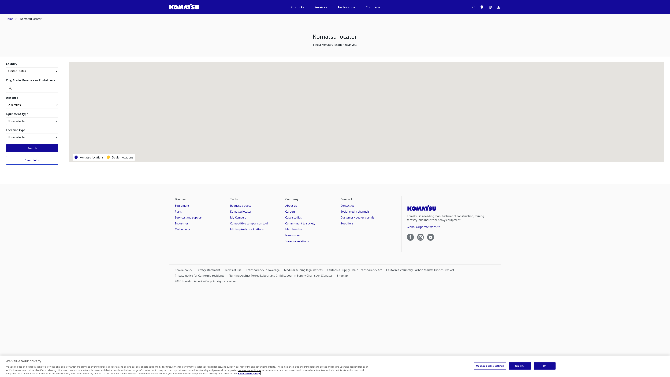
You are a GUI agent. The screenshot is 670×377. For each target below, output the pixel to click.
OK (544, 365)
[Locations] (482, 7)
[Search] (473, 7)
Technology (346, 7)
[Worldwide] (490, 7)
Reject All (520, 365)
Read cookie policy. (249, 373)
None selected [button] (17, 121)
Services (320, 7)
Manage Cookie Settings (490, 365)
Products (297, 7)
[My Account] (499, 7)
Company (373, 7)
